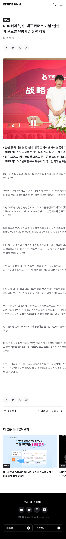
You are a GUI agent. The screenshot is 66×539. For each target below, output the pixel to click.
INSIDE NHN (12, 4)
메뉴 (61, 4)
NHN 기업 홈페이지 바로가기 (21, 510)
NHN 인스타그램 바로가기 (37, 510)
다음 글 (55, 411)
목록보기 (11, 411)
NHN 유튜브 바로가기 (29, 510)
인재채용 (38, 502)
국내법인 (10, 528)
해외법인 (40, 528)
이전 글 (44, 411)
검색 (54, 4)
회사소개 (28, 502)
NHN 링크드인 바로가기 (44, 510)
